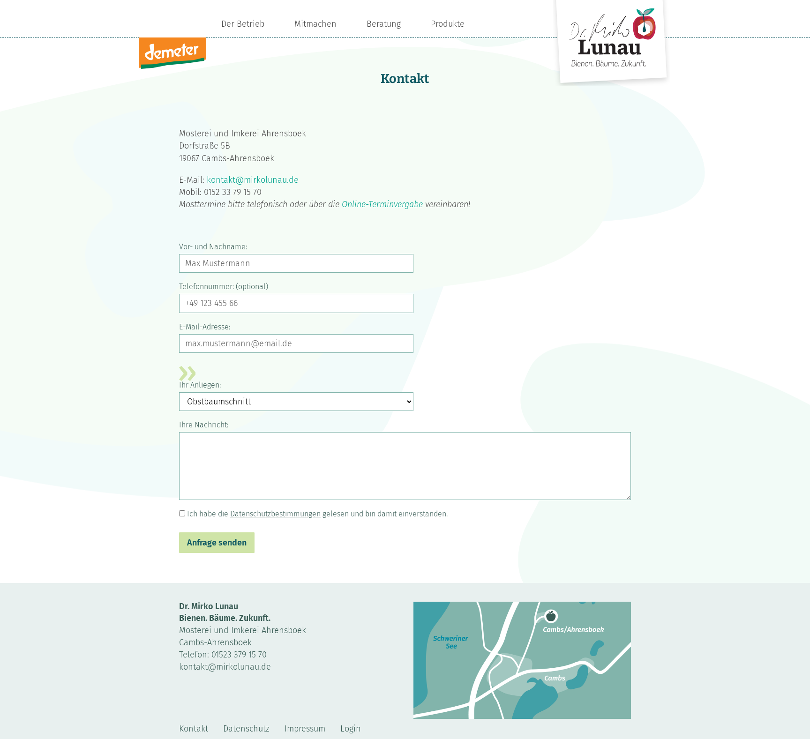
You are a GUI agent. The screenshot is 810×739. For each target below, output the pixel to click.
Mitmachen (315, 24)
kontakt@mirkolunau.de (253, 180)
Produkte (448, 24)
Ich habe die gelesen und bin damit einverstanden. (317, 513)
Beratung (384, 24)
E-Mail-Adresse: (204, 326)
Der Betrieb (242, 24)
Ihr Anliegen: (200, 385)
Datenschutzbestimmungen (275, 513)
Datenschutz (246, 729)
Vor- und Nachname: (213, 246)
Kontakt (193, 729)
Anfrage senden (217, 542)
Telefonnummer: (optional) (223, 286)
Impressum (305, 729)
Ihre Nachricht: (203, 424)
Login (350, 729)
